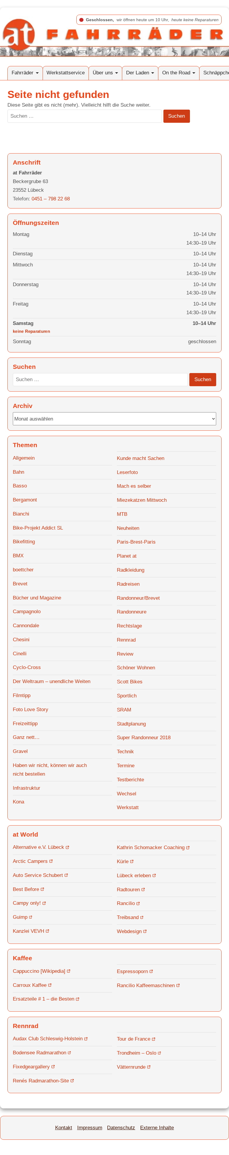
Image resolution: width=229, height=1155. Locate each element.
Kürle (123, 861)
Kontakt (63, 1128)
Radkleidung (130, 570)
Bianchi (21, 514)
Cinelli (20, 654)
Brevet (20, 584)
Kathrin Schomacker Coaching (151, 847)
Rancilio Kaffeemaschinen (146, 985)
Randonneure (131, 612)
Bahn (18, 472)
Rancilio (126, 903)
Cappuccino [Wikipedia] (39, 971)
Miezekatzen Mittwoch (142, 500)
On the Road (176, 73)
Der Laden (137, 73)
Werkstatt (128, 807)
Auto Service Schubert (38, 875)
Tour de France (133, 1039)
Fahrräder (22, 73)
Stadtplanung (131, 724)
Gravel (20, 751)
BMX (18, 556)
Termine (125, 766)
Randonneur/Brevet (138, 598)
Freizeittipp (25, 723)
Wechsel (126, 794)
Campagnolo (27, 611)
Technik (125, 751)
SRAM (124, 710)
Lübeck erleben (134, 875)
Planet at (127, 556)
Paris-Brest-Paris (136, 542)
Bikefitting (24, 541)
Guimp (20, 917)
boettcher (23, 570)
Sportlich (127, 696)
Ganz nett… (26, 737)
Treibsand (128, 917)
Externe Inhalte (157, 1128)
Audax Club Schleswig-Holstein (48, 1039)
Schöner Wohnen (136, 668)
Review (125, 654)
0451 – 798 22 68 (51, 199)
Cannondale (26, 625)
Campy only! (27, 903)
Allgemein (24, 458)
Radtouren (128, 889)
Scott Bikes (130, 682)
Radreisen (128, 584)
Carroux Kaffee (30, 985)
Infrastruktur (26, 788)
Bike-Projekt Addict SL (38, 528)
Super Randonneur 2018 (144, 737)
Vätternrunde (131, 1067)
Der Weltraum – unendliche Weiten (51, 681)
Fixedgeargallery (31, 1067)
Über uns (103, 73)
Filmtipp (21, 695)
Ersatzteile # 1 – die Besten (43, 999)
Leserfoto (127, 472)
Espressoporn (132, 971)
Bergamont (25, 500)
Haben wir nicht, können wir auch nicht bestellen (50, 770)
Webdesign (129, 931)
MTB (122, 514)
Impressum (89, 1128)
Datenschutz (121, 1128)
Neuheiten (128, 528)
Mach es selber (134, 486)
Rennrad (126, 640)
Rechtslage (129, 626)
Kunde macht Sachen (140, 458)
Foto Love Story (30, 709)
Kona (18, 802)
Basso (20, 486)
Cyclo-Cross (27, 667)
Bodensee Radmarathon (39, 1053)
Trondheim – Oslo (136, 1053)
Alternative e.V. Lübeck (38, 847)
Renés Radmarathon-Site (41, 1081)
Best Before (26, 889)
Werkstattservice (66, 73)
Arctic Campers (30, 861)
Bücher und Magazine (37, 598)
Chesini (21, 639)
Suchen (176, 116)
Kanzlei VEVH (28, 931)
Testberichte (130, 780)
